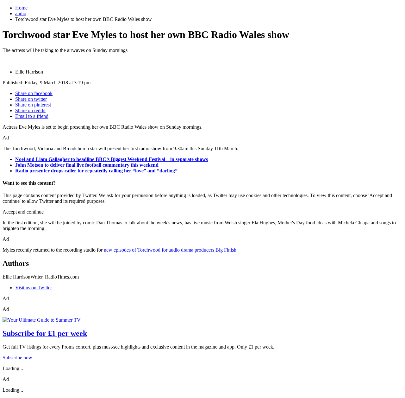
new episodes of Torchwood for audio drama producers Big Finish (170, 250)
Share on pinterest (33, 104)
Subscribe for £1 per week (45, 333)
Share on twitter (31, 99)
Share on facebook (34, 93)
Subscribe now (17, 357)
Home (21, 7)
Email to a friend (31, 116)
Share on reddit (30, 110)
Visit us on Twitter (33, 287)
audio (20, 13)
